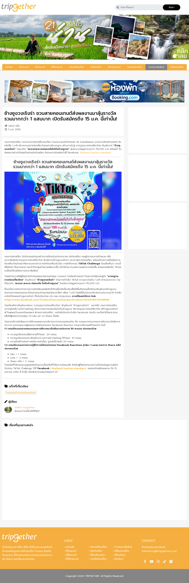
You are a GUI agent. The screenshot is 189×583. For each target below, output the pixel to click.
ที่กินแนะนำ (71, 551)
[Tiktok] (164, 561)
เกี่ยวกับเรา (120, 555)
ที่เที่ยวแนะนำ (72, 559)
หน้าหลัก (70, 547)
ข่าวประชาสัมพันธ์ (123, 547)
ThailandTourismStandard (21, 393)
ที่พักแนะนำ (71, 555)
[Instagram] (158, 561)
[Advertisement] (157, 130)
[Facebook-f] (145, 561)
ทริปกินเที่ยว (96, 551)
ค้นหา (171, 7)
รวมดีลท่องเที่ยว (98, 559)
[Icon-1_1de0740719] (171, 561)
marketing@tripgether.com (159, 551)
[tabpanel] (94, 37)
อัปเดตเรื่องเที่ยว (98, 547)
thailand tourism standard (95, 152)
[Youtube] (151, 561)
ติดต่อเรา (119, 559)
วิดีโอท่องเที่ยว (121, 551)
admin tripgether (25, 407)
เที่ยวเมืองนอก (97, 555)
